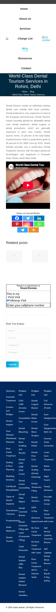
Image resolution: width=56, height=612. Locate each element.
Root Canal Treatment (11, 452)
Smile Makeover (10, 529)
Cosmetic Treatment (11, 399)
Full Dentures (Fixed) (48, 404)
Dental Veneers (35, 499)
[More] (33, 230)
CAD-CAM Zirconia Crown (22, 406)
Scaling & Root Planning (10, 466)
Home (24, 92)
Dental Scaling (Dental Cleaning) (35, 471)
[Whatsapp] (39, 224)
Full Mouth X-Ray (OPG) (47, 575)
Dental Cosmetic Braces (23, 512)
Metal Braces (47, 468)
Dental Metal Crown (34, 418)
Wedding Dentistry (10, 478)
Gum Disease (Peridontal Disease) (11, 436)
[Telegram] (22, 230)
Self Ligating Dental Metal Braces (47, 556)
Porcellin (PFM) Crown (48, 500)
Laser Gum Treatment (49, 456)
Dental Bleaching (23, 430)
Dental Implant (9, 423)
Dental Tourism (9, 539)
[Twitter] (28, 218)
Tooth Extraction (23, 548)
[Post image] (14, 256)
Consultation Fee (24, 420)
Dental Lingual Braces (34, 404)
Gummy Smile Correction (49, 442)
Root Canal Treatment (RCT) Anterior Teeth (36, 568)
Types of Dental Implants (10, 500)
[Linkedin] (39, 218)
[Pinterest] (17, 224)
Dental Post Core (34, 456)
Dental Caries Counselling (24, 484)
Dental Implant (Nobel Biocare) (23, 579)
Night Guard (47, 478)
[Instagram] (28, 224)
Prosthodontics (13, 520)
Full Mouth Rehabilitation (12, 488)
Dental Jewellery (23, 593)
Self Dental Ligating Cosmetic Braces (48, 535)
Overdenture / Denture (12, 512)
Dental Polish (34, 444)
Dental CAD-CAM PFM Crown (22, 466)
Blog (32, 92)
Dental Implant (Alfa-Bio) (22, 562)
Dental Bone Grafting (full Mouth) (22, 445)
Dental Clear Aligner (22, 498)
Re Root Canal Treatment (36, 531)
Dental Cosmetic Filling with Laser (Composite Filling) (24, 531)
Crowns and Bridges (9, 411)
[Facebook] (17, 218)
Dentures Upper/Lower (37, 520)
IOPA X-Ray (34, 509)
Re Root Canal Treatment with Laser (36, 547)
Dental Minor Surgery (35, 432)
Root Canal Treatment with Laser (49, 516)
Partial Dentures (48, 488)
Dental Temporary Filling (36, 487)
